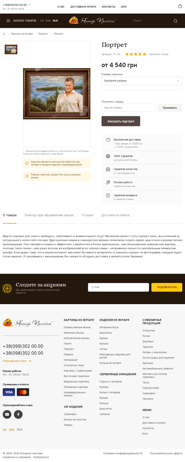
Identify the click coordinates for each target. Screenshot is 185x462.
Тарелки (148, 347)
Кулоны (104, 343)
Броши (104, 338)
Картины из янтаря (22, 34)
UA (42, 21)
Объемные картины (76, 387)
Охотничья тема (74, 365)
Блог (124, 7)
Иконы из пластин (75, 419)
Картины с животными (78, 371)
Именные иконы (74, 333)
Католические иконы (76, 338)
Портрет (43, 34)
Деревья (148, 341)
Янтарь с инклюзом (155, 352)
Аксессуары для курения (158, 358)
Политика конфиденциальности (122, 453)
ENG (48, 21)
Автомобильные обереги (158, 368)
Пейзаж (68, 354)
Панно (67, 343)
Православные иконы (77, 327)
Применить (170, 108)
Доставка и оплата (83, 7)
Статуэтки (149, 330)
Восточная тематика (76, 376)
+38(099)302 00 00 (15, 5)
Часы (146, 382)
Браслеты (106, 333)
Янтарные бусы (109, 327)
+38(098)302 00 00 (23, 353)
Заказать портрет (120, 121)
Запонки (105, 414)
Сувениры (70, 414)
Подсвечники (151, 388)
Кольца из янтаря (110, 363)
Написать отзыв (158, 54)
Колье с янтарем (110, 392)
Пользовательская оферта (166, 453)
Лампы (68, 425)
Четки (103, 349)
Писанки (148, 399)
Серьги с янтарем (111, 381)
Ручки (146, 336)
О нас (61, 7)
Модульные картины (76, 381)
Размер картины (112, 74)
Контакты (108, 7)
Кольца (104, 403)
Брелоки (148, 363)
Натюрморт (71, 360)
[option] (11, 50)
